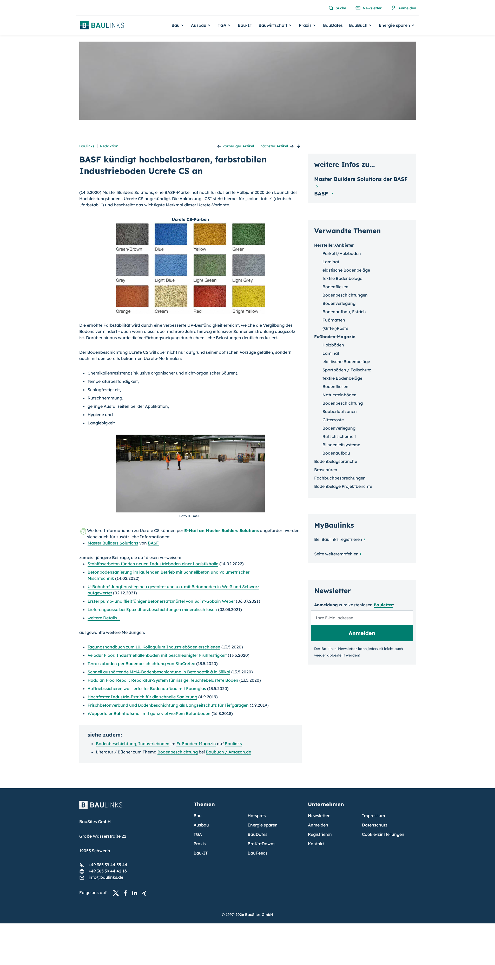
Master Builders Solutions (113, 543)
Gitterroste (333, 419)
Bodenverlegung (338, 303)
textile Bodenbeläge (342, 278)
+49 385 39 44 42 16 (108, 871)
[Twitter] (117, 892)
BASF (153, 543)
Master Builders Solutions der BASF (360, 179)
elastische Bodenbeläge (346, 270)
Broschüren (325, 469)
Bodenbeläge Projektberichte (343, 486)
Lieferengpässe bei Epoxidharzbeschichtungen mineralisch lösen (152, 609)
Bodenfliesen (335, 286)
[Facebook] (126, 892)
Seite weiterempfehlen (336, 553)
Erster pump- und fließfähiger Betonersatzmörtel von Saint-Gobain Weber (161, 601)
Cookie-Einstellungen (383, 834)
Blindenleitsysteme (341, 444)
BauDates (333, 25)
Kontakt (316, 843)
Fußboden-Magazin (196, 743)
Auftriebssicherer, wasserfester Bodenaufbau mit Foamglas (147, 688)
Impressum (373, 815)
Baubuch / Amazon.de (228, 751)
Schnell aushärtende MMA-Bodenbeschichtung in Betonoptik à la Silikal (159, 671)
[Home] (133, 808)
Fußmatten (333, 320)
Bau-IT (245, 25)
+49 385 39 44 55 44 (108, 864)
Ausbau (201, 825)
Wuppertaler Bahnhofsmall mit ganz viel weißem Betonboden (149, 713)
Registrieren (320, 834)
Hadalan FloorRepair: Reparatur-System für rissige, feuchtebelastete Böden (163, 680)
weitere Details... (104, 617)
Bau (198, 815)
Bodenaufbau (336, 453)
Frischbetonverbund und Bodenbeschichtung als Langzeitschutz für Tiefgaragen (168, 705)
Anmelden (318, 825)
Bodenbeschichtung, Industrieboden (132, 743)
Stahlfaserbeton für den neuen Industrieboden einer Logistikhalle (153, 563)
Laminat (330, 261)
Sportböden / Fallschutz (346, 369)
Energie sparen (263, 825)
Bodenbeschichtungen (345, 295)
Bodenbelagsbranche (335, 461)
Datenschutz (374, 825)
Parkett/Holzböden (341, 253)
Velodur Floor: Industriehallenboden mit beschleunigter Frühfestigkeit (157, 655)
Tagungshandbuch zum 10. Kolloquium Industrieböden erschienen (154, 646)
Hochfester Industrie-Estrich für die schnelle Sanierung (142, 696)
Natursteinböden (339, 394)
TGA (198, 834)
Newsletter (318, 815)
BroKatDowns (261, 843)
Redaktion (109, 146)
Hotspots (257, 815)
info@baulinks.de (106, 877)
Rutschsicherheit (339, 436)
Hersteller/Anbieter (334, 245)
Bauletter (383, 604)
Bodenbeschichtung (177, 751)
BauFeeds (258, 853)
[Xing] (145, 892)
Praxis (200, 843)
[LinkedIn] (136, 892)
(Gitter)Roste (335, 328)
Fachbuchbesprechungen (340, 478)
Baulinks (86, 146)
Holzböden (333, 344)
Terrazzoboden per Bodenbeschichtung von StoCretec (141, 663)
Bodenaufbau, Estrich (344, 311)
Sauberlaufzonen (339, 411)
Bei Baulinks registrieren (338, 539)
